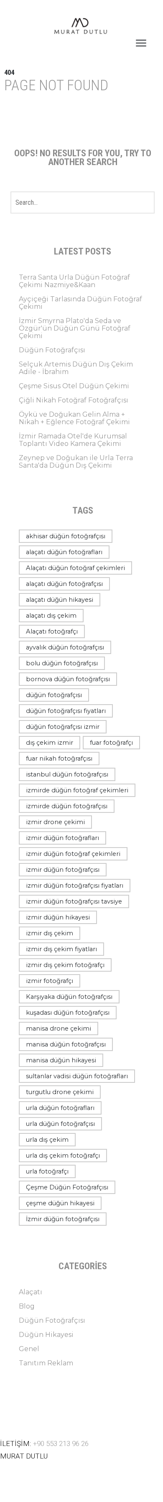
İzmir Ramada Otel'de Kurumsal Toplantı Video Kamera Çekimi (73, 440)
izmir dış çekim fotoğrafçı (65, 965)
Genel (29, 1349)
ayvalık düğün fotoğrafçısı (65, 647)
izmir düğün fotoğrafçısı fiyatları (74, 885)
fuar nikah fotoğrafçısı (59, 758)
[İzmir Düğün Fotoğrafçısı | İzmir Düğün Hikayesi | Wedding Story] (81, 27)
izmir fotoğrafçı (49, 981)
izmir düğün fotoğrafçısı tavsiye (74, 901)
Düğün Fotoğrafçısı (52, 350)
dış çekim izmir (49, 742)
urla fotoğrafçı (47, 1171)
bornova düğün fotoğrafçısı (68, 679)
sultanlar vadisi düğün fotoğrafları (77, 1076)
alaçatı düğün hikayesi (59, 599)
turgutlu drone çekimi (60, 1092)
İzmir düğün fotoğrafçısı (62, 1219)
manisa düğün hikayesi (61, 1060)
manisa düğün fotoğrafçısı (66, 1044)
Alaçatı (30, 1292)
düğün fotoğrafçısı (54, 695)
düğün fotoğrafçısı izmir (62, 727)
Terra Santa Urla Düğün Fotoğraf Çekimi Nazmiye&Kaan (74, 281)
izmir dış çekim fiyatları (61, 949)
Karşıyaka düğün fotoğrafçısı (69, 996)
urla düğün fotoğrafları (60, 1108)
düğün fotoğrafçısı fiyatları (66, 711)
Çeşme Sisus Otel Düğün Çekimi (74, 386)
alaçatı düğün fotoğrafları (64, 552)
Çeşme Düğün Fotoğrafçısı (67, 1187)
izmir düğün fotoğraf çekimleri (73, 854)
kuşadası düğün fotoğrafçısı (68, 1012)
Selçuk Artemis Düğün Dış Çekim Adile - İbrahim (76, 368)
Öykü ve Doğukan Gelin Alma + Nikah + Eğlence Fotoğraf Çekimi (74, 418)
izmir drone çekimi (55, 822)
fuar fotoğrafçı (111, 742)
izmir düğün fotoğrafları (62, 838)
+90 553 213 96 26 (61, 1443)
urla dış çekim (47, 1139)
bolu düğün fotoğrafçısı (62, 663)
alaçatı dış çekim (51, 615)
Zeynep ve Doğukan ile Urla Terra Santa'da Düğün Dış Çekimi (76, 461)
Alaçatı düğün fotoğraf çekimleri (75, 568)
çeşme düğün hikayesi (60, 1203)
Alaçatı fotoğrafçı (52, 631)
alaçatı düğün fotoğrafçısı (64, 584)
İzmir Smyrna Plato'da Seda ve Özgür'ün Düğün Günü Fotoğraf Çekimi (74, 328)
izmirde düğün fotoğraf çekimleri (77, 790)
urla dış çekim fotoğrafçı (63, 1155)
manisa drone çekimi (58, 1028)
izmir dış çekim (49, 933)
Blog (27, 1306)
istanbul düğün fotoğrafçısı (67, 774)
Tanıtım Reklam (46, 1363)
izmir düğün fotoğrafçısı (62, 869)
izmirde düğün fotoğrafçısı (66, 806)
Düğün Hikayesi (46, 1335)
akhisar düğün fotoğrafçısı (65, 536)
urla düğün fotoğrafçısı (60, 1124)
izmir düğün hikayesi (58, 917)
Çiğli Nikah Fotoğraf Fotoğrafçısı (73, 400)
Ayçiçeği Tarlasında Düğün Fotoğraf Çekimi (80, 303)
